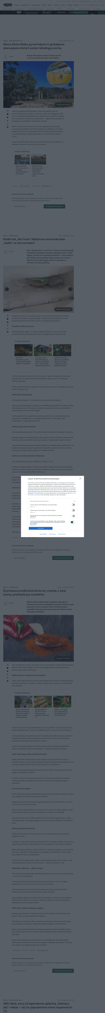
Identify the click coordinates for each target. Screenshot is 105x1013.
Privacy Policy (61, 534)
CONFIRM (41, 528)
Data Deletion (43, 534)
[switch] (73, 505)
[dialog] (52, 506)
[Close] (80, 479)
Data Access (52, 534)
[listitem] (52, 501)
